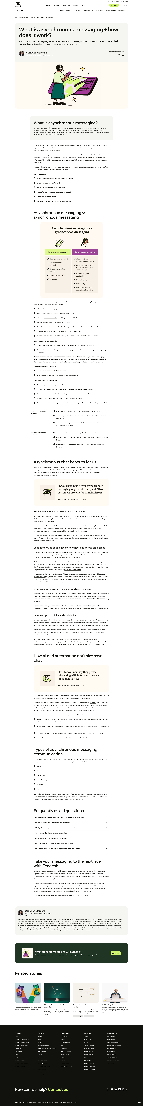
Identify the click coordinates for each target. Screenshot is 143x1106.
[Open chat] (139, 1102)
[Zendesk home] (18, 4)
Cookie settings (40, 1102)
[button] (70, 817)
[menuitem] (124, 1)
